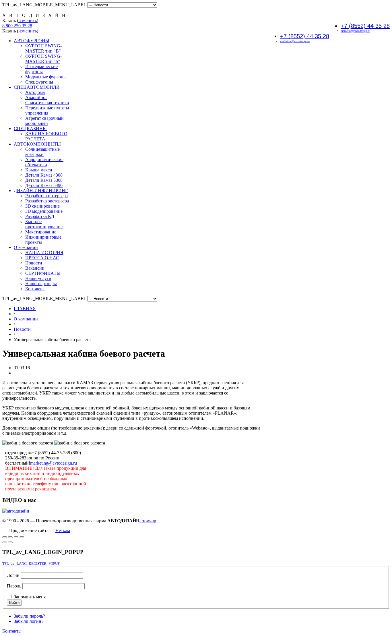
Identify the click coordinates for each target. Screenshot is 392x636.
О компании (26, 247)
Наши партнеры (41, 283)
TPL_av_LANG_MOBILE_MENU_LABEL (44, 4)
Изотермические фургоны (41, 69)
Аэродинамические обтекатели (44, 162)
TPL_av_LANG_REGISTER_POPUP (31, 563)
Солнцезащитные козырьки (42, 152)
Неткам (62, 530)
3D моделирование (44, 211)
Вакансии (34, 268)
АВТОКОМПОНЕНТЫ (37, 144)
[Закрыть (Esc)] (22, 537)
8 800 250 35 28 (17, 25)
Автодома (35, 92)
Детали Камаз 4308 (44, 175)
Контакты (34, 288)
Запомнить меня (30, 596)
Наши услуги (38, 278)
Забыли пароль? (29, 616)
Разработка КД (39, 216)
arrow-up (147, 520)
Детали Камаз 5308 (44, 180)
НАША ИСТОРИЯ (44, 252)
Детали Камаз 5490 (44, 185)
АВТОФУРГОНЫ (31, 40)
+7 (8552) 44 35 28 (365, 26)
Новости (33, 262)
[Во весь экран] (4, 537)
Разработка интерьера (46, 195)
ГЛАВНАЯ (25, 308)
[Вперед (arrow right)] (10, 542)
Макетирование (40, 231)
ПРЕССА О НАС (42, 257)
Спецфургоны (39, 82)
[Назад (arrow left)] (4, 542)
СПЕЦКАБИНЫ (30, 128)
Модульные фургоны (46, 76)
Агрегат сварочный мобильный (44, 121)
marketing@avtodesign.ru (355, 30)
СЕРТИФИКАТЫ (43, 273)
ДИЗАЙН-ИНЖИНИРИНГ (41, 190)
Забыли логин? (28, 621)
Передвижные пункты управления (47, 110)
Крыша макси (38, 169)
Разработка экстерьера (47, 200)
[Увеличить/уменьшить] (10, 537)
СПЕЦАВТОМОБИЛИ (37, 87)
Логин (13, 575)
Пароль (14, 585)
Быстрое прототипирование (44, 224)
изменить (27, 20)
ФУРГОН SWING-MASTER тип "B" (43, 48)
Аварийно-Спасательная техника (47, 100)
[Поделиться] (16, 537)
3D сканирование (42, 206)
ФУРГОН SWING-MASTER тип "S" (43, 59)
